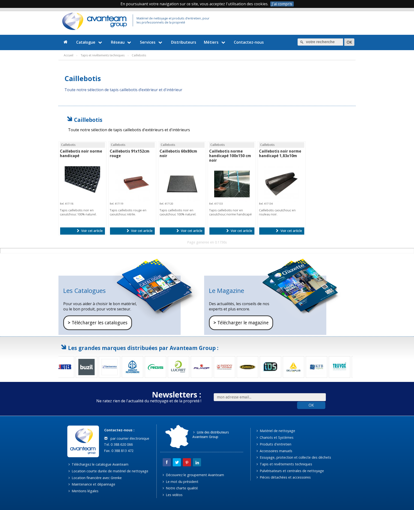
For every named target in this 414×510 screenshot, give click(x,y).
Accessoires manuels (275, 451)
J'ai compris (282, 3)
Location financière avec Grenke (96, 477)
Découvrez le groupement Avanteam (194, 475)
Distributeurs (183, 42)
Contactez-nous (249, 42)
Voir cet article (91, 231)
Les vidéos (174, 494)
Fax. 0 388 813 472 (118, 450)
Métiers (211, 42)
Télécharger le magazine (241, 323)
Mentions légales (84, 491)
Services (147, 42)
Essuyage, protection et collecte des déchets (295, 457)
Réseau (118, 42)
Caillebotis (88, 120)
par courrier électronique (129, 438)
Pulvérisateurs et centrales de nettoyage (291, 470)
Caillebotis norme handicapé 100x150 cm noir (230, 156)
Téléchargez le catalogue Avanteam (99, 464)
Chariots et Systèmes (276, 437)
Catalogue (85, 42)
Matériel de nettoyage (277, 430)
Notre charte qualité (181, 488)
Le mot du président (181, 481)
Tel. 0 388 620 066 (118, 444)
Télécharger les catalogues (97, 323)
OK (311, 405)
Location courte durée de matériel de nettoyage (109, 471)
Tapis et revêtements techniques (285, 464)
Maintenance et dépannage (93, 484)
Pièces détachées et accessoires (285, 477)
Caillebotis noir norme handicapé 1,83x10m (280, 153)
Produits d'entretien (275, 444)
